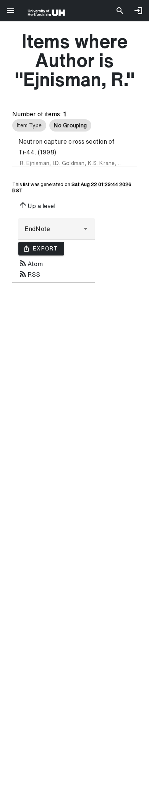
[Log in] (138, 11)
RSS (29, 273)
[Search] (120, 11)
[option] (29, 125)
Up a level (36, 205)
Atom (30, 263)
